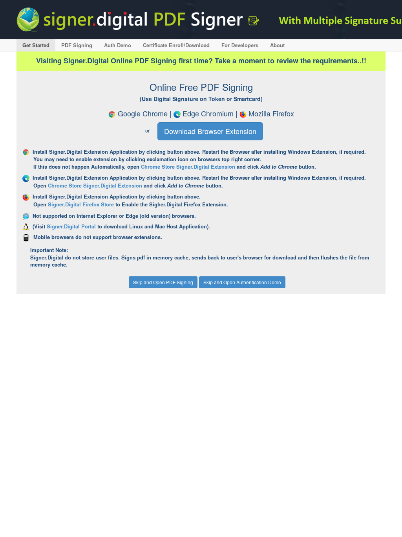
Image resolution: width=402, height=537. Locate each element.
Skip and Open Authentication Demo (242, 282)
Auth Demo (117, 45)
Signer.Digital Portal (71, 226)
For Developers (239, 45)
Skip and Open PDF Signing (163, 282)
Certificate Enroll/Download (176, 45)
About (277, 45)
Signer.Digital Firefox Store (81, 204)
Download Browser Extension (210, 131)
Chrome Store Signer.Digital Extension (188, 166)
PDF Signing (76, 45)
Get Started (35, 45)
